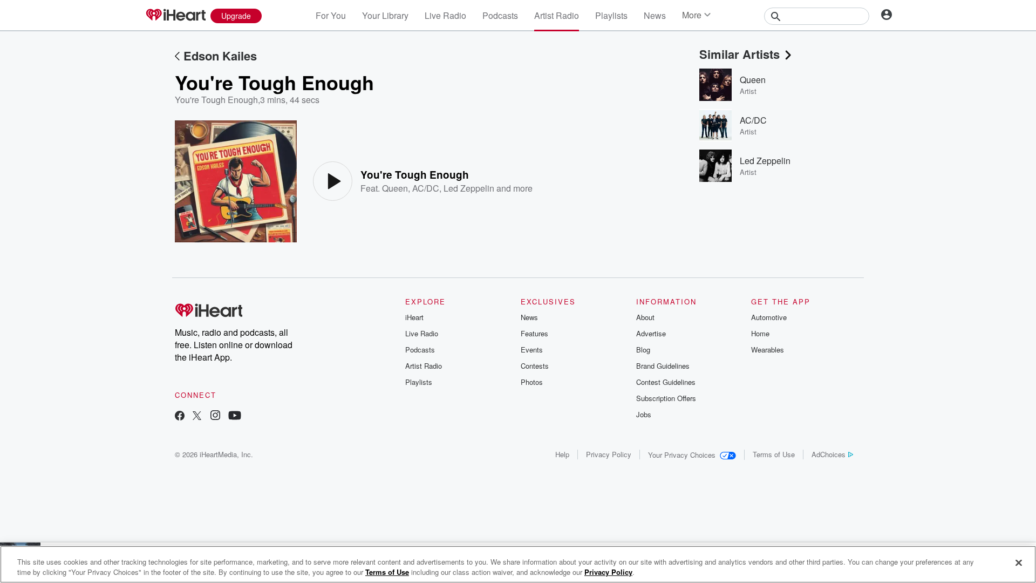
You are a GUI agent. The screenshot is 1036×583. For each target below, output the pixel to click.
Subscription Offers (666, 398)
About (645, 317)
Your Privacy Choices (681, 455)
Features (534, 333)
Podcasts (500, 15)
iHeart (414, 317)
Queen (395, 188)
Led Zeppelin (469, 188)
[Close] (1019, 563)
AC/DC (425, 188)
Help (562, 454)
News (655, 15)
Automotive (769, 317)
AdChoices (829, 454)
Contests (535, 366)
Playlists (611, 15)
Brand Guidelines (663, 366)
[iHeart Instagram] (215, 416)
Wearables (767, 349)
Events (532, 349)
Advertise (651, 333)
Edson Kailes (220, 55)
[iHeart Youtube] (234, 416)
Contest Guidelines (666, 382)
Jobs (643, 414)
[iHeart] (175, 15)
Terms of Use (774, 454)
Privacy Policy (608, 454)
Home (760, 333)
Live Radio (445, 15)
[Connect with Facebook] (180, 416)
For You (331, 15)
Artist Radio (556, 15)
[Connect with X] (197, 416)
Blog (643, 349)
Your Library (385, 15)
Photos (532, 382)
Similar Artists (739, 54)
